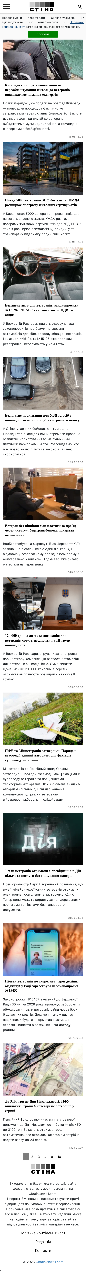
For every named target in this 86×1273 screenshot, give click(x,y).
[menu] (6, 6)
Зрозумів (43, 34)
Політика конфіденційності (43, 1233)
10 (59, 1157)
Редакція (43, 1242)
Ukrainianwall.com (49, 1262)
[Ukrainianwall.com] (42, 6)
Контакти (43, 1250)
